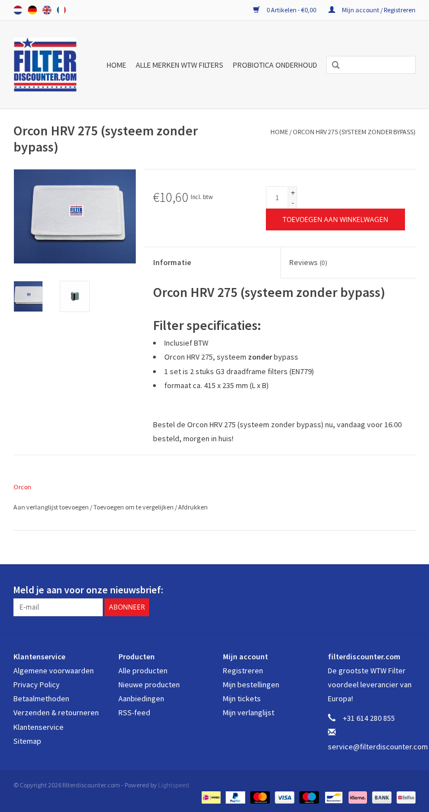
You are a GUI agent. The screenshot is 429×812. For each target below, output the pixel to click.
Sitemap (27, 741)
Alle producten (143, 670)
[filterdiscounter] (47, 64)
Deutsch (32, 10)
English (46, 10)
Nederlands (17, 10)
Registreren (243, 670)
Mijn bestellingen (251, 684)
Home (116, 65)
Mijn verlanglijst (248, 712)
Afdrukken (193, 507)
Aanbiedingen (141, 698)
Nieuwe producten (149, 684)
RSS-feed (134, 712)
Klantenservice (38, 727)
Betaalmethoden (41, 698)
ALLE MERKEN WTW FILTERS (179, 65)
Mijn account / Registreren (378, 10)
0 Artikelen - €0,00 (291, 10)
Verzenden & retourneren (56, 712)
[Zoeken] (331, 65)
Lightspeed (173, 785)
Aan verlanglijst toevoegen (51, 507)
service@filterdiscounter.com (378, 747)
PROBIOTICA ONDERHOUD (275, 65)
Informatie (172, 262)
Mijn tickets (242, 698)
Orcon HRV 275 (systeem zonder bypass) (354, 132)
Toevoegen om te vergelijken (134, 507)
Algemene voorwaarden (53, 670)
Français (61, 10)
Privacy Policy (36, 684)
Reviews (308, 262)
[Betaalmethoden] (210, 796)
